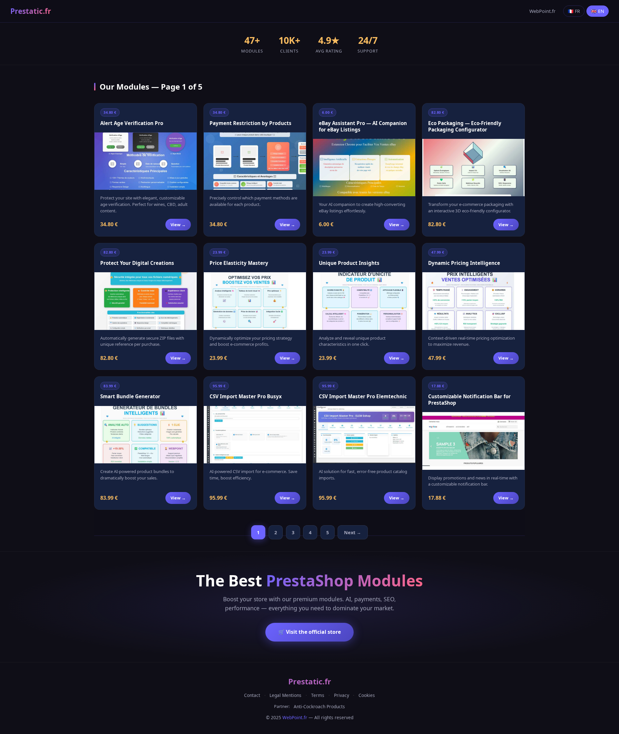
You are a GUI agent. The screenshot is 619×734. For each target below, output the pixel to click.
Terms (317, 695)
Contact (252, 695)
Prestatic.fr (30, 11)
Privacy (341, 695)
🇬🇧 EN (597, 11)
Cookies (367, 695)
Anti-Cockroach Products (319, 706)
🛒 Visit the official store (309, 631)
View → (178, 224)
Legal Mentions (285, 695)
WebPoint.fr (542, 11)
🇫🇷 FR (574, 11)
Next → (352, 532)
